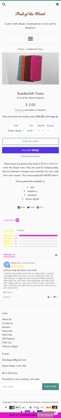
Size (31, 125)
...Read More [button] (12, 287)
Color (16, 125)
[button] (30, 415)
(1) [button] (16, 235)
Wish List (6, 342)
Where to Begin (10, 346)
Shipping (19, 110)
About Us (6, 319)
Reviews (6, 327)
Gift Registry (8, 338)
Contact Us (7, 323)
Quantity (41, 125)
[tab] (9, 255)
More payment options (30, 156)
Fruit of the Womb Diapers (30, 402)
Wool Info (7, 334)
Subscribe (7, 331)
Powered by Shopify (50, 402)
